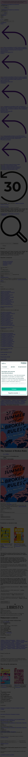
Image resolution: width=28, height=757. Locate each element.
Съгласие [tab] (4, 366)
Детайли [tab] (13, 366)
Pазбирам (14, 389)
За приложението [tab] (22, 366)
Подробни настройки (13, 392)
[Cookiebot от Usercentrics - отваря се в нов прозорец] (21, 363)
